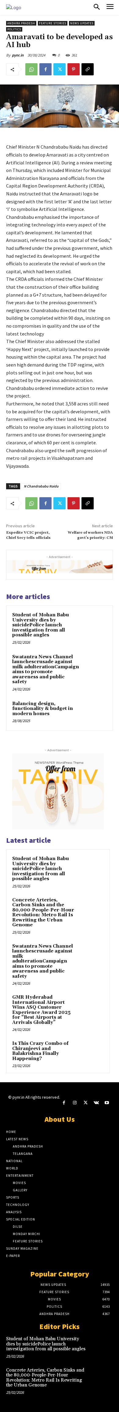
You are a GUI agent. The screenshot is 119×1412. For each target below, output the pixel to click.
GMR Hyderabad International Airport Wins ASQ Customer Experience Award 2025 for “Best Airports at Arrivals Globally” (41, 1009)
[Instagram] (74, 1103)
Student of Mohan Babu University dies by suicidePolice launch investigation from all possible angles (40, 625)
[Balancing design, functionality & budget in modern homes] (94, 712)
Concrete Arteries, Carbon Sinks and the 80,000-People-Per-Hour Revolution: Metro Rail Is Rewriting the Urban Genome (43, 912)
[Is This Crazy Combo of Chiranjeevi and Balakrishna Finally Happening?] (92, 1052)
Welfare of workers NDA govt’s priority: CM (90, 535)
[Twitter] (59, 69)
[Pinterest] (73, 69)
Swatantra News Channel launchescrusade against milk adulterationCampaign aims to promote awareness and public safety (45, 669)
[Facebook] (45, 69)
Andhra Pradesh (21, 23)
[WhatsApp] (31, 69)
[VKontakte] (96, 1103)
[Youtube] (107, 1103)
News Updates (81, 23)
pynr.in (17, 55)
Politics (14, 29)
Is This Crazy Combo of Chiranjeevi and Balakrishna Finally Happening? (40, 1051)
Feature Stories (52, 23)
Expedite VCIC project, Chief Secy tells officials (28, 535)
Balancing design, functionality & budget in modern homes (42, 709)
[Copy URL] (87, 69)
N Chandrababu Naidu (41, 486)
